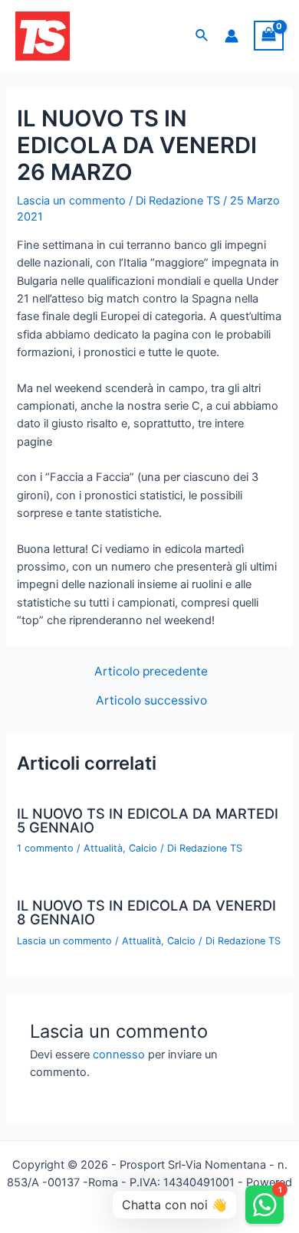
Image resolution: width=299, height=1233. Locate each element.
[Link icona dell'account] (231, 36)
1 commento (45, 848)
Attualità (103, 848)
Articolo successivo (151, 701)
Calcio (143, 848)
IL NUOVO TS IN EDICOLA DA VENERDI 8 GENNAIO (146, 912)
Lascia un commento (71, 201)
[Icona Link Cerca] (202, 35)
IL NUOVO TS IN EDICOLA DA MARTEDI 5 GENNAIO (147, 820)
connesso (119, 1054)
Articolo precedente (151, 672)
